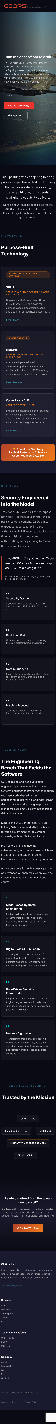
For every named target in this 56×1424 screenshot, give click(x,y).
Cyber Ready (7, 1337)
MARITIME (10, 90)
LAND (23, 90)
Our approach (15, 115)
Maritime (5, 1309)
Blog (3, 1374)
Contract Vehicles (9, 1402)
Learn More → (14, 319)
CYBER (8, 95)
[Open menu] (49, 6)
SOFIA (4, 1341)
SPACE (41, 90)
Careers (5, 1370)
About (4, 1362)
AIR (32, 90)
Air (2, 1321)
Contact (5, 1378)
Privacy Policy (31, 1402)
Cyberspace (7, 1313)
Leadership (6, 1366)
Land (3, 1305)
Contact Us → (28, 1228)
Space (4, 1317)
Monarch (5, 1345)
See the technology (18, 105)
